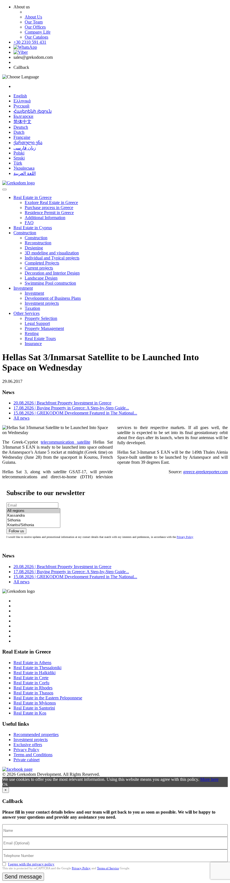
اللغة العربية (24, 173)
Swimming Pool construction (50, 283)
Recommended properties (36, 734)
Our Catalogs (36, 37)
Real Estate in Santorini (34, 708)
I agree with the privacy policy (31, 864)
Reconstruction (38, 242)
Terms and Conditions (32, 754)
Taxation (32, 308)
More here (209, 779)
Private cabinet (26, 759)
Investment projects (42, 303)
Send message (23, 876)
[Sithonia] (33, 520)
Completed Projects (42, 263)
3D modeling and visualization (52, 252)
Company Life (37, 32)
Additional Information (45, 217)
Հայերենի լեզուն (32, 111)
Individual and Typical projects (52, 258)
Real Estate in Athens (32, 662)
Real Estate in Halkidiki (34, 672)
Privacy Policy (185, 536)
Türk (17, 163)
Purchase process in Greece (49, 207)
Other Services (26, 313)
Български (23, 116)
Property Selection (41, 318)
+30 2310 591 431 (29, 42)
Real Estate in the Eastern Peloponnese (47, 697)
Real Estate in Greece (32, 197)
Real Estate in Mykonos (34, 703)
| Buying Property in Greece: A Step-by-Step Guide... (71, 408)
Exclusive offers (27, 744)
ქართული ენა (27, 142)
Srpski (19, 158)
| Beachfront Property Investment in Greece (62, 402)
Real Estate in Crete (31, 677)
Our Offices (35, 27)
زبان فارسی (24, 148)
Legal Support (37, 323)
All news (21, 418)
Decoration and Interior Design (52, 273)
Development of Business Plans (53, 298)
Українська (23, 168)
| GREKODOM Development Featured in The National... (75, 413)
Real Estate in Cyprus (32, 227)
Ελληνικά (22, 101)
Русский (21, 106)
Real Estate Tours (40, 338)
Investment (23, 288)
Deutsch (20, 127)
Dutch (18, 132)
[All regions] (33, 511)
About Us (33, 17)
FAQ (29, 222)
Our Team (34, 22)
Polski (18, 153)
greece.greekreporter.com (205, 471)
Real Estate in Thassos (33, 692)
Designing (34, 247)
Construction (24, 232)
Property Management (44, 328)
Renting (32, 333)
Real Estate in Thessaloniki (37, 667)
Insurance (33, 343)
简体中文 (22, 121)
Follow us (16, 531)
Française (21, 137)
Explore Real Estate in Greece (51, 202)
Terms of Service (108, 868)
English (20, 95)
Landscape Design (41, 278)
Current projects (39, 268)
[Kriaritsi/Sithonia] (33, 525)
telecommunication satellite (65, 442)
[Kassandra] (33, 515)
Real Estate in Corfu (31, 682)
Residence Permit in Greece (49, 212)
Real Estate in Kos (29, 713)
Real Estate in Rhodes (32, 687)
